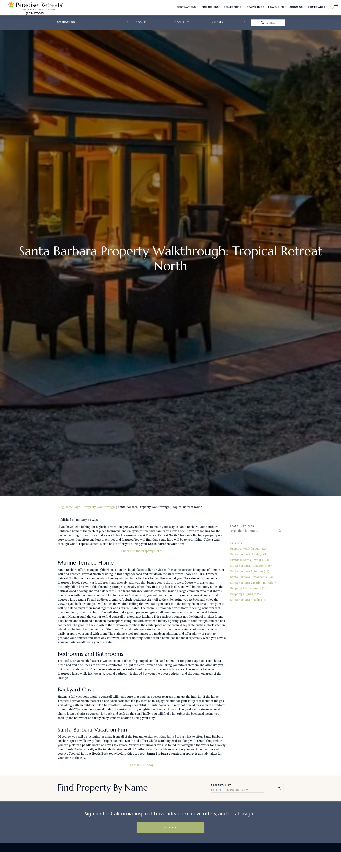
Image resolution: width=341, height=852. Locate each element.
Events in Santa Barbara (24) (249, 560)
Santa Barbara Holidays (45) (249, 554)
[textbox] (92, 21)
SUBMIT (170, 827)
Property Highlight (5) (245, 594)
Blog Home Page (69, 507)
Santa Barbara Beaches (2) (248, 600)
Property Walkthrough (99, 507)
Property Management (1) (248, 588)
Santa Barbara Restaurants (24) (251, 577)
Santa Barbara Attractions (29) (251, 566)
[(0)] (332, 5)
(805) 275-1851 (35, 13)
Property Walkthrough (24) (248, 549)
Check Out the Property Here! (141, 551)
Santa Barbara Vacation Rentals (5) (253, 583)
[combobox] (92, 21)
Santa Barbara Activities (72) (249, 571)
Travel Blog (255, 7)
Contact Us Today (141, 765)
